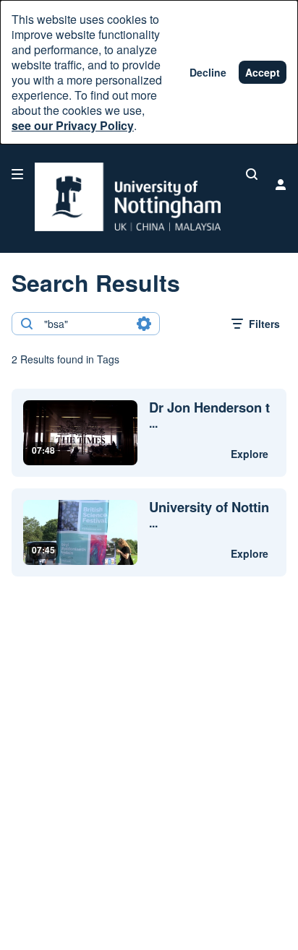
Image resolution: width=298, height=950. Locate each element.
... (209, 415)
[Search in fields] (144, 323)
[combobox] (85, 323)
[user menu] (280, 184)
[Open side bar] (17, 174)
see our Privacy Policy (73, 125)
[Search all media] (251, 174)
